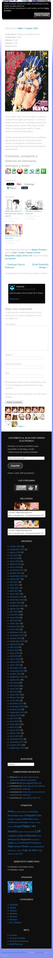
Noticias (13, 911)
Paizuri (16, 843)
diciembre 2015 (16, 632)
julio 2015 (14, 647)
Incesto (37, 253)
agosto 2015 (15, 644)
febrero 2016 (15, 626)
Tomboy (19, 850)
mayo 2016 (14, 618)
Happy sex (29, 826)
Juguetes (21, 832)
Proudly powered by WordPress (14, 952)
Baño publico (17, 812)
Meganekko (10, 256)
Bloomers (25, 812)
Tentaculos (12, 850)
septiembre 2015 (17, 641)
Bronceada (13, 815)
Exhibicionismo (14, 822)
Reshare (42, 250)
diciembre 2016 (16, 597)
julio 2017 (14, 582)
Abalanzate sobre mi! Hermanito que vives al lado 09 (14, 213)
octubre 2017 (15, 573)
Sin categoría (15, 922)
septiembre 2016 (17, 606)
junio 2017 (14, 585)
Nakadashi (35, 839)
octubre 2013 (15, 709)
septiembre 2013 (17, 712)
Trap (40, 850)
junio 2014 (14, 686)
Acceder (13, 935)
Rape (10, 846)
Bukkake (21, 816)
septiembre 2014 (17, 677)
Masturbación (13, 839)
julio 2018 (14, 555)
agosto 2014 (15, 680)
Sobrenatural (39, 846)
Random (13, 914)
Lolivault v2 (39, 952)
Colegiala (29, 815)
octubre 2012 (15, 745)
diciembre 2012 (16, 739)
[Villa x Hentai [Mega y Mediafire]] (20, 892)
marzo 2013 (15, 730)
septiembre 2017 (17, 576)
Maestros (31, 835)
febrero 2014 (15, 698)
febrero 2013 (15, 733)
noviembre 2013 (17, 706)
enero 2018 (15, 567)
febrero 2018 (15, 564)
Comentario (11, 324)
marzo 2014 (15, 695)
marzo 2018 (15, 561)
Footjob (38, 822)
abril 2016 (14, 620)
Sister (31, 847)
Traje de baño (29, 850)
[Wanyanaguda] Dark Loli (30, 783)
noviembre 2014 (17, 671)
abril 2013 (14, 727)
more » (21, 426)
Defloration (27, 819)
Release (13, 917)
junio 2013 (14, 721)
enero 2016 (15, 629)
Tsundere (11, 854)
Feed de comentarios (19, 941)
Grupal (18, 826)
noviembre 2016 (17, 600)
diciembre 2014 (16, 668)
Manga (35, 250)
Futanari (29, 253)
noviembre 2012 (17, 742)
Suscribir (15, 465)
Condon (21, 253)
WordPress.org (16, 944)
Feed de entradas (17, 938)
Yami (20, 28)
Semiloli (17, 846)
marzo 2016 (15, 623)
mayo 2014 (14, 689)
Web (7, 373)
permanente (10, 259)
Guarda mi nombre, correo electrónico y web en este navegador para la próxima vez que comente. (25, 385)
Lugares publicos (17, 835)
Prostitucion (35, 843)
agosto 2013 (15, 715)
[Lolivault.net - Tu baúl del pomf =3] (26, 509)
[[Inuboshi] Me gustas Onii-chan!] (14, 229)
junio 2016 (14, 615)
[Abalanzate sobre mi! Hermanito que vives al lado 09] (14, 205)
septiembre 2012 (17, 748)
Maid (39, 836)
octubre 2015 (15, 638)
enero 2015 (15, 665)
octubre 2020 (15, 546)
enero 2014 (15, 701)
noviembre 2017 (17, 570)
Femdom (32, 822)
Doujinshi (14, 905)
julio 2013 (14, 718)
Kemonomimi (29, 832)
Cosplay (17, 819)
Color (39, 815)
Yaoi (16, 854)
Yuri (30, 256)
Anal (14, 253)
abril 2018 (14, 558)
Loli (37, 831)
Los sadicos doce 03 (31, 798)
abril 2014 (14, 692)
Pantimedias (24, 843)
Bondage (34, 811)
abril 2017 (14, 591)
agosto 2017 (15, 579)
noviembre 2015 (17, 635)
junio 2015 (14, 650)
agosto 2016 (15, 609)
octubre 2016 (15, 603)
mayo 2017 (14, 588)
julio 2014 (14, 683)
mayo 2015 (14, 653)
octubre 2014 (15, 674)
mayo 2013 (14, 724)
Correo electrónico (13, 364)
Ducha (36, 819)
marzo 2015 (15, 659)
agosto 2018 (15, 552)
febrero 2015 (15, 662)
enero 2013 (15, 736)
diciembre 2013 (16, 703)
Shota (25, 256)
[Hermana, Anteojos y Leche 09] (34, 205)
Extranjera (24, 822)
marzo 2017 (15, 594)
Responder (14, 299)
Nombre (9, 355)
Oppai (19, 256)
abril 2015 (14, 656)
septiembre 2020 (17, 549)
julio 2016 (14, 612)
